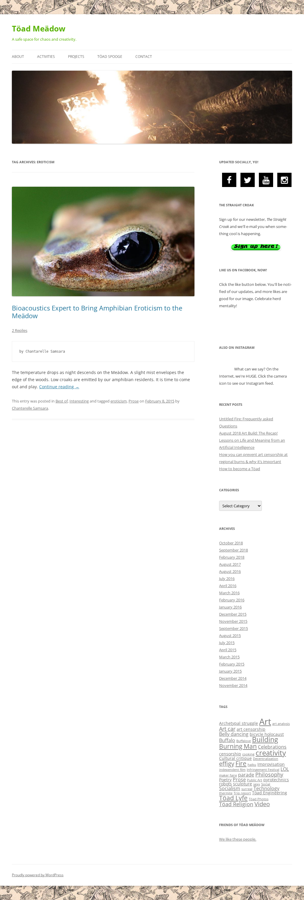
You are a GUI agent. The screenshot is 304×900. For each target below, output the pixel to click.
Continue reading (59, 386)
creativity (271, 753)
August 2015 (230, 635)
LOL (285, 769)
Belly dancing (233, 734)
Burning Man (238, 746)
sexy (256, 784)
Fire (240, 763)
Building (265, 739)
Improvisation (271, 764)
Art (265, 722)
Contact (143, 56)
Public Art (254, 780)
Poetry (225, 779)
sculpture (242, 784)
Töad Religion (236, 804)
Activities (46, 56)
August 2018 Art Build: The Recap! (248, 433)
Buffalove (243, 741)
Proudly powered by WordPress (38, 874)
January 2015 (230, 671)
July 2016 (227, 578)
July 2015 (227, 642)
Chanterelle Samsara (30, 408)
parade (246, 774)
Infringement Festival (263, 770)
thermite (225, 793)
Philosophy (269, 774)
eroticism (118, 401)
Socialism (229, 788)
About (18, 56)
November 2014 (233, 685)
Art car (227, 728)
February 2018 (231, 557)
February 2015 (231, 664)
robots (225, 784)
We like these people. (237, 839)
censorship (230, 754)
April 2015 (227, 649)
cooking (248, 754)
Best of (62, 401)
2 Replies (19, 330)
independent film (232, 770)
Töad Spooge (109, 56)
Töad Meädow (38, 28)
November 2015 (233, 621)
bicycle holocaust (267, 734)
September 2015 (233, 628)
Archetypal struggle (238, 723)
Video (262, 804)
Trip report (242, 793)
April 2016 (227, 585)
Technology (266, 788)
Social (265, 784)
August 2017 (230, 564)
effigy (226, 764)
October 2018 (231, 543)
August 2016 (230, 571)
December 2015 (232, 614)
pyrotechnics (276, 779)
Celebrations (272, 747)
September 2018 (233, 550)
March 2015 (229, 657)
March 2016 (229, 592)
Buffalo (227, 740)
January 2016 (230, 607)
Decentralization (265, 759)
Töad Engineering (269, 793)
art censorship (251, 729)
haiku (252, 765)
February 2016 (231, 600)
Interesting (79, 401)
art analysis (281, 724)
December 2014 (232, 678)
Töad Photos (258, 799)
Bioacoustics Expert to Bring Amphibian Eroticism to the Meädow (97, 311)
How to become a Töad (239, 468)
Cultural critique (235, 758)
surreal (246, 789)
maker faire (228, 775)
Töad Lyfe (233, 798)
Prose (134, 401)
